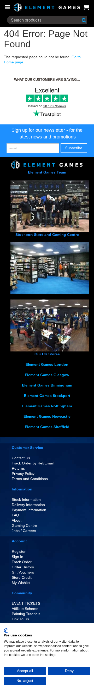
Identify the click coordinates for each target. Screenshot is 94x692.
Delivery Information (28, 505)
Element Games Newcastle (47, 416)
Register (19, 551)
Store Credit (22, 577)
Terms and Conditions (30, 479)
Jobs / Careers (24, 531)
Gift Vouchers (23, 572)
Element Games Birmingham (47, 385)
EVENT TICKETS (26, 603)
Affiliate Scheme (25, 609)
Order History (23, 567)
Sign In (17, 557)
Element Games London (47, 364)
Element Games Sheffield (47, 427)
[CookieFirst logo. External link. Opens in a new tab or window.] (6, 630)
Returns (18, 468)
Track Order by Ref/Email (33, 463)
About (16, 520)
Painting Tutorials (26, 614)
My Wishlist (21, 583)
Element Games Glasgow (47, 375)
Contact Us (21, 458)
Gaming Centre (24, 525)
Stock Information (26, 499)
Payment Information (29, 510)
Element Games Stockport (47, 396)
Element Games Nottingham (47, 406)
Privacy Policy (23, 473)
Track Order (22, 562)
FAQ (15, 515)
